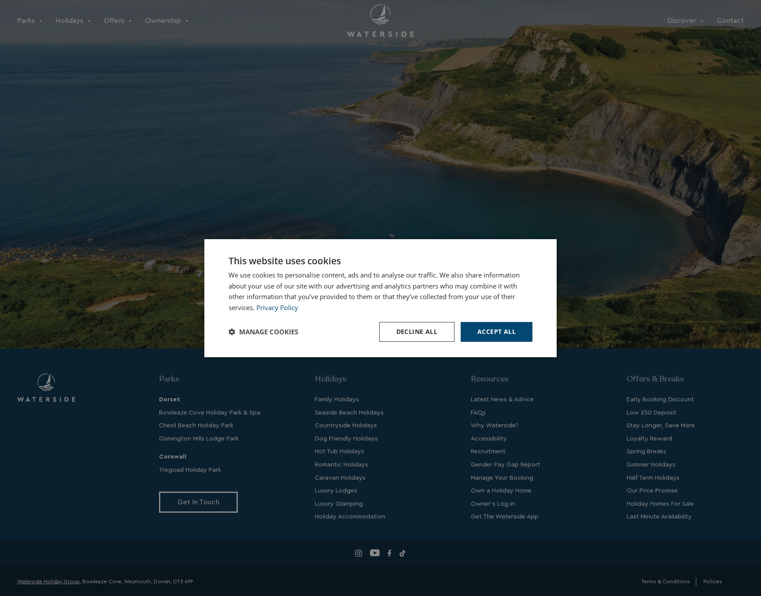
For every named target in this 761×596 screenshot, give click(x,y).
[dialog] (380, 298)
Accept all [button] (496, 331)
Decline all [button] (416, 331)
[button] (263, 332)
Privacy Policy (277, 307)
